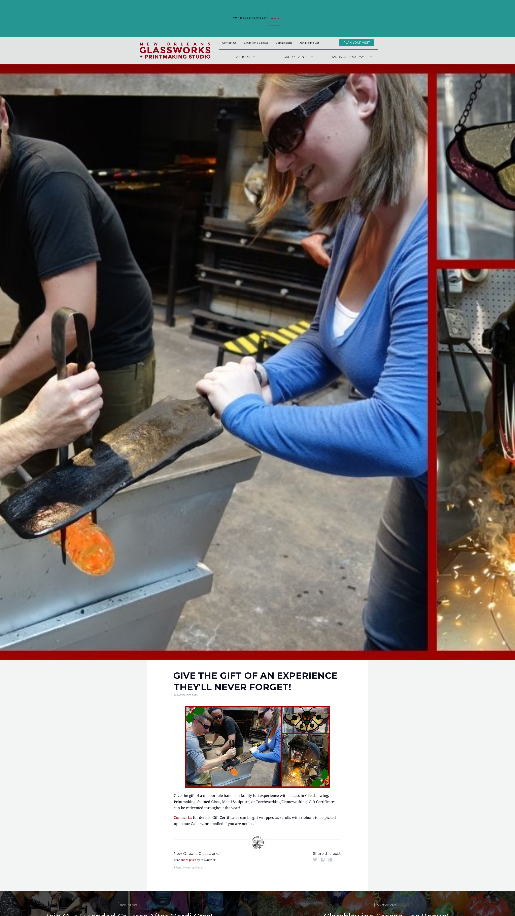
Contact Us (229, 42)
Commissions (284, 42)
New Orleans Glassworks (196, 853)
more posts (188, 860)
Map (273, 18)
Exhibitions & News (256, 42)
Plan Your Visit (356, 42)
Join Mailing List (309, 42)
